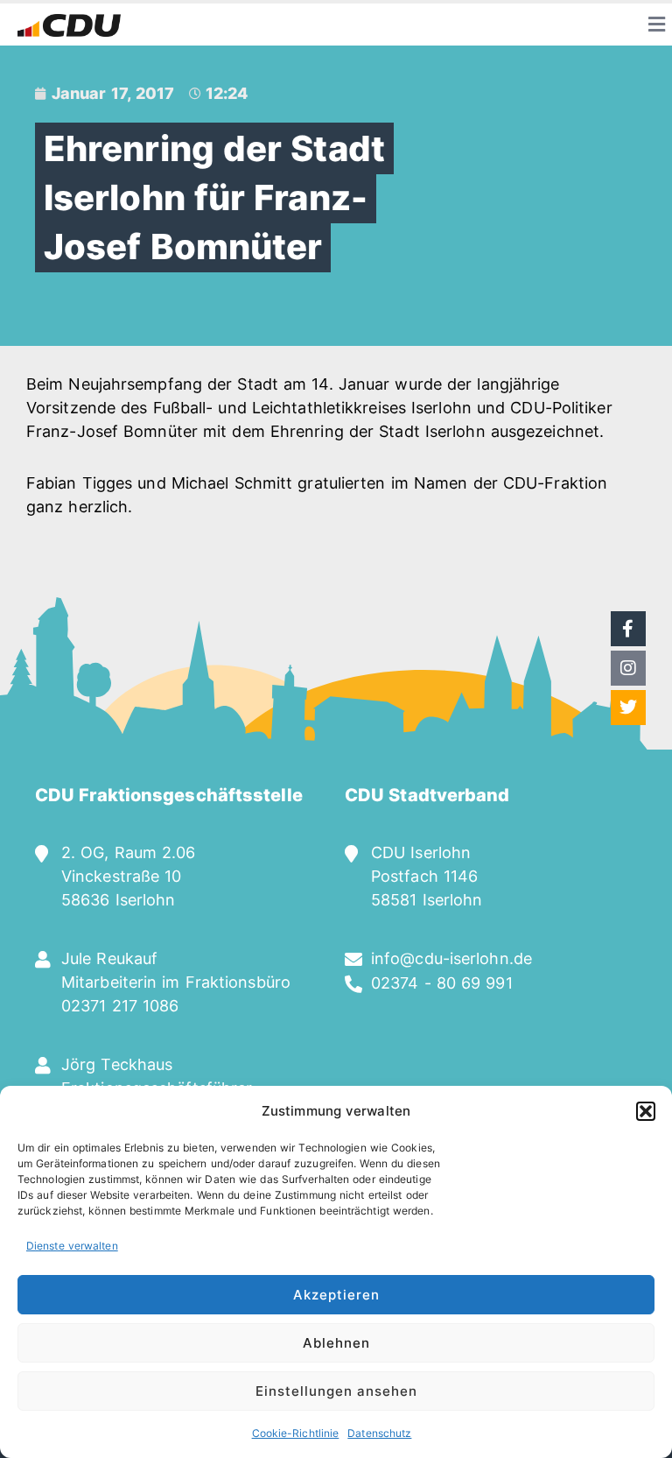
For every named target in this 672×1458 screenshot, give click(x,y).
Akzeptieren (336, 1294)
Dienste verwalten (72, 1245)
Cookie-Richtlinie (296, 1433)
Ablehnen (336, 1343)
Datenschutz (379, 1433)
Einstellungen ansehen (336, 1391)
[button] (645, 1111)
